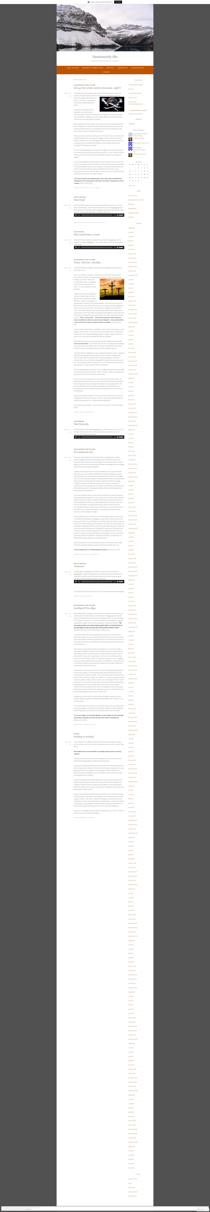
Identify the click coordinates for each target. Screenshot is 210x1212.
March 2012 (131, 962)
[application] (99, 215)
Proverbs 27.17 (87, 554)
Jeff (70, 96)
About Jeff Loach (73, 68)
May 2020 (130, 545)
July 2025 (130, 279)
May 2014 (130, 850)
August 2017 (131, 683)
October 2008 (132, 1138)
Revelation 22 (96, 429)
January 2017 (132, 713)
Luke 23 (92, 412)
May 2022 (130, 442)
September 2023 (133, 374)
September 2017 (133, 678)
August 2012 (131, 940)
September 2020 (133, 528)
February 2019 (132, 605)
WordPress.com (132, 1196)
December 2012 (132, 923)
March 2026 (131, 249)
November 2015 (132, 773)
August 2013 (131, 889)
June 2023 (131, 387)
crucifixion (80, 412)
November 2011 (132, 979)
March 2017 (131, 704)
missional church (82, 817)
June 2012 (131, 949)
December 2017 (132, 666)
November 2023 (132, 365)
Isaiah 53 (113, 240)
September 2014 (133, 833)
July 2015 (130, 790)
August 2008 (131, 1146)
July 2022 (130, 434)
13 (130, 174)
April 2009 (131, 1112)
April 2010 (131, 1060)
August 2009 (131, 1095)
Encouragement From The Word (84, 85)
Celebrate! (79, 566)
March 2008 (131, 1168)
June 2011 (131, 1000)
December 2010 (132, 1026)
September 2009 (133, 1090)
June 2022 (131, 438)
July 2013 (130, 893)
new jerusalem (81, 596)
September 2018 (133, 627)
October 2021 (132, 472)
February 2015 (132, 811)
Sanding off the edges (85, 608)
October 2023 (132, 369)
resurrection (101, 222)
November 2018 (132, 618)
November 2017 (132, 670)
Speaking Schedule (137, 68)
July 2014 (130, 842)
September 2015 (133, 781)
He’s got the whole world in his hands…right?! (97, 88)
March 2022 (131, 451)
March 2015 (131, 807)
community (85, 724)
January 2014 (132, 867)
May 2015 (130, 799)
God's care (80, 187)
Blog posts (110, 68)
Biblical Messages (80, 197)
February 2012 (132, 966)
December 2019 (132, 567)
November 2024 (132, 314)
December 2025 (132, 262)
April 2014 (131, 854)
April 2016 (131, 751)
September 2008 (133, 1142)
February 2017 (132, 708)
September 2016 (133, 730)
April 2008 (131, 1163)
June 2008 (131, 1155)
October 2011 (132, 983)
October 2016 (132, 726)
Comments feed (132, 1192)
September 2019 (133, 575)
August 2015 (131, 786)
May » (133, 185)
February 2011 (132, 1017)
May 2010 (130, 1056)
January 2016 (132, 764)
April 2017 (131, 700)
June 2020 (131, 541)
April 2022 (131, 447)
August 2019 (131, 580)
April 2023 (131, 395)
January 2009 (132, 1125)
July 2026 (130, 232)
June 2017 (131, 691)
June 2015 (131, 794)
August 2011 (131, 992)
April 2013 (131, 906)
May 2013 (130, 902)
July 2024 (130, 331)
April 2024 (131, 344)
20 (130, 177)
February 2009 (132, 1120)
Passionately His (105, 57)
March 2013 (131, 910)
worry (91, 187)
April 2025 (131, 292)
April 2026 (131, 245)
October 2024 (132, 318)
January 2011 (132, 1022)
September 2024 (133, 322)
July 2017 (130, 687)
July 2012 (130, 945)
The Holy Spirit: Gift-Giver (135, 93)
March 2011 (131, 1013)
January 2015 (132, 816)
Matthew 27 (90, 242)
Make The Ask (140, 138)
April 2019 (131, 597)
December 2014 (132, 820)
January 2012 (132, 970)
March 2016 (131, 756)
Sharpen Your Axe (141, 154)
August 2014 (131, 837)
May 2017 (130, 696)
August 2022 (131, 430)
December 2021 (132, 464)
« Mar (129, 185)
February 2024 (132, 352)
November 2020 (132, 520)
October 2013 (132, 880)
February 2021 (132, 507)
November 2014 (132, 824)
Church (80, 724)
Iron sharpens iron (83, 452)
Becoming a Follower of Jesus (92, 68)
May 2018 (130, 644)
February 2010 (132, 1069)
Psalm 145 (86, 187)
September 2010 (133, 1039)
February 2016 (132, 760)
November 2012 (132, 927)
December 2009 (132, 1078)
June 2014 (131, 846)
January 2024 (132, 357)
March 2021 (131, 502)
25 (144, 177)
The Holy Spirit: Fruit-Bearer (135, 85)
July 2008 (130, 1151)
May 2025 (130, 288)
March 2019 (131, 601)
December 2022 (132, 412)
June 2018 (131, 640)
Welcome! (106, 72)
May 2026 (130, 241)
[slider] (121, 214)
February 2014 (132, 863)
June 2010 (131, 1052)
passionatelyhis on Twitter (139, 110)
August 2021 (131, 481)
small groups (95, 554)
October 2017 (132, 674)
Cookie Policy (28, 1209)
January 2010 (132, 1073)
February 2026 (132, 254)
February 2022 (132, 455)
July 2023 (130, 382)
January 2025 (132, 305)
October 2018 (132, 623)
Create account (132, 1179)
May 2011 (130, 1005)
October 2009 (132, 1086)
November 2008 (132, 1133)
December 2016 (132, 717)
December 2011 (132, 975)
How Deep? (79, 200)
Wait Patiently (81, 424)
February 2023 (132, 404)
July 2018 (130, 636)
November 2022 (132, 417)
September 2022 (133, 425)
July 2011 (130, 996)
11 (144, 171)
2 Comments (97, 187)
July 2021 (130, 485)
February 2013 (132, 914)
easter (96, 222)
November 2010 (132, 1030)
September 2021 (133, 477)
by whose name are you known (86, 222)
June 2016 (131, 743)
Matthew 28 (116, 207)
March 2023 (131, 399)
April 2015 (131, 803)
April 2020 (131, 550)
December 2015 (132, 769)
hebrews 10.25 (92, 724)
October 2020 (132, 524)
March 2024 (131, 348)
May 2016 (130, 747)
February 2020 (132, 558)
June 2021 (131, 490)
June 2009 (131, 1103)
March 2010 (131, 1065)
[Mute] (117, 215)
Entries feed (131, 1187)
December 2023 (132, 361)
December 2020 (132, 515)
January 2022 (132, 460)
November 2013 (132, 876)
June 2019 (131, 588)
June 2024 (131, 335)
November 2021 (132, 468)
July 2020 (130, 537)
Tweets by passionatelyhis (135, 114)
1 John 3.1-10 (101, 210)
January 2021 (132, 511)
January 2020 (132, 563)
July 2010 (130, 1048)
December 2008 (132, 1129)
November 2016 (132, 721)
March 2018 (131, 653)
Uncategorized (79, 232)
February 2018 (132, 657)
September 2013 (133, 884)
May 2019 (130, 593)
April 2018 (131, 648)
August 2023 (131, 378)
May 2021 (130, 494)
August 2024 (131, 327)
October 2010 (132, 1035)
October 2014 (132, 829)
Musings (76, 734)
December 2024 (132, 309)
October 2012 (132, 932)
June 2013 (131, 897)
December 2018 (132, 614)
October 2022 (132, 421)
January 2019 (132, 610)
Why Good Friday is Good (86, 234)
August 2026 (131, 228)
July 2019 (130, 584)
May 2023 (130, 391)
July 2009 (130, 1099)
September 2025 (133, 275)
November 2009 (132, 1082)
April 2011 (131, 1009)
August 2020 (131, 533)
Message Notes (123, 68)
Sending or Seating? (84, 737)
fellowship (80, 554)
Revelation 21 (78, 574)
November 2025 (132, 266)
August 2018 (131, 631)
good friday (87, 412)
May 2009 (130, 1108)
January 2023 (132, 408)
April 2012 (131, 957)
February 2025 (132, 301)
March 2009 (131, 1116)
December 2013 (132, 872)
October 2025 (132, 271)
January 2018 (132, 661)
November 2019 (132, 571)
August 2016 (131, 734)
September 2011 (133, 987)
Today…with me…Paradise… (88, 262)
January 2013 (132, 919)
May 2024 (130, 339)
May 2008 (130, 1159)
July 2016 (130, 739)
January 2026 (132, 258)
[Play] (76, 215)
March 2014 (131, 859)
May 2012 (130, 953)
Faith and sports (132, 97)
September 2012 (133, 936)
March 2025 (131, 296)
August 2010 (131, 1043)
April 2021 (131, 498)
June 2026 (131, 236)
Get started (118, 2)
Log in (129, 1183)
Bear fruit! (131, 89)
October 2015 (132, 777)
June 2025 (131, 284)
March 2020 (131, 554)
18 (144, 174)
